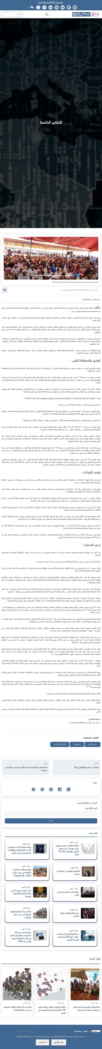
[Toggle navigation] (46, 14)
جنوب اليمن (92, 744)
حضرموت (77, 744)
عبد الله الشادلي (94, 719)
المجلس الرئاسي (60, 744)
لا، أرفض (42, 1042)
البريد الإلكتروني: (90, 808)
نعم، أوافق (58, 1042)
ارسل (51, 821)
